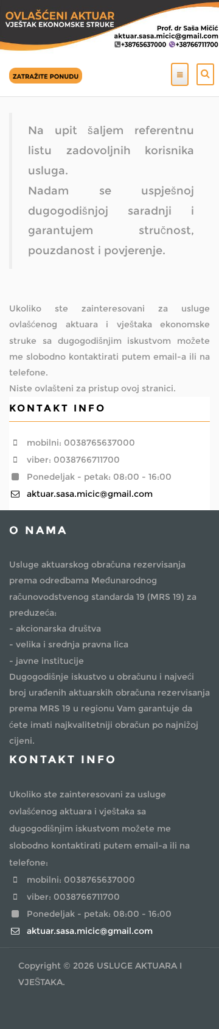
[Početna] (45, 74)
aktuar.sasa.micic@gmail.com (88, 493)
